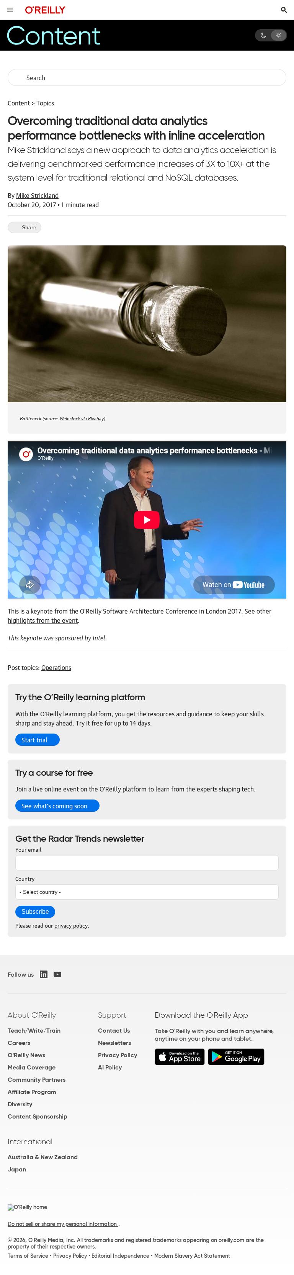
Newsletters (114, 1043)
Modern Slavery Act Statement (192, 1255)
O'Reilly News (26, 1055)
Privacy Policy (117, 1055)
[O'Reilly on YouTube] (57, 974)
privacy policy (71, 925)
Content (19, 103)
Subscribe (35, 911)
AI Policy (110, 1067)
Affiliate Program (32, 1092)
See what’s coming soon (54, 805)
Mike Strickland (37, 195)
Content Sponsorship (37, 1116)
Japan (17, 1169)
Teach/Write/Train (34, 1031)
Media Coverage (32, 1067)
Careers (19, 1043)
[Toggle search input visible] (284, 10)
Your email (28, 849)
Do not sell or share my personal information (63, 1224)
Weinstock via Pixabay (82, 417)
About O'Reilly (32, 1015)
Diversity (20, 1104)
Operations (56, 667)
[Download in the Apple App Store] (180, 1063)
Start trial (34, 739)
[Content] (66, 35)
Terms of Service (28, 1255)
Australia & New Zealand (43, 1157)
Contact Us (114, 1031)
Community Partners (36, 1080)
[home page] (45, 10)
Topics (45, 103)
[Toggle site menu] (10, 10)
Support (112, 1015)
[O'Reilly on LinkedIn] (43, 974)
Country (24, 878)
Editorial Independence (120, 1255)
